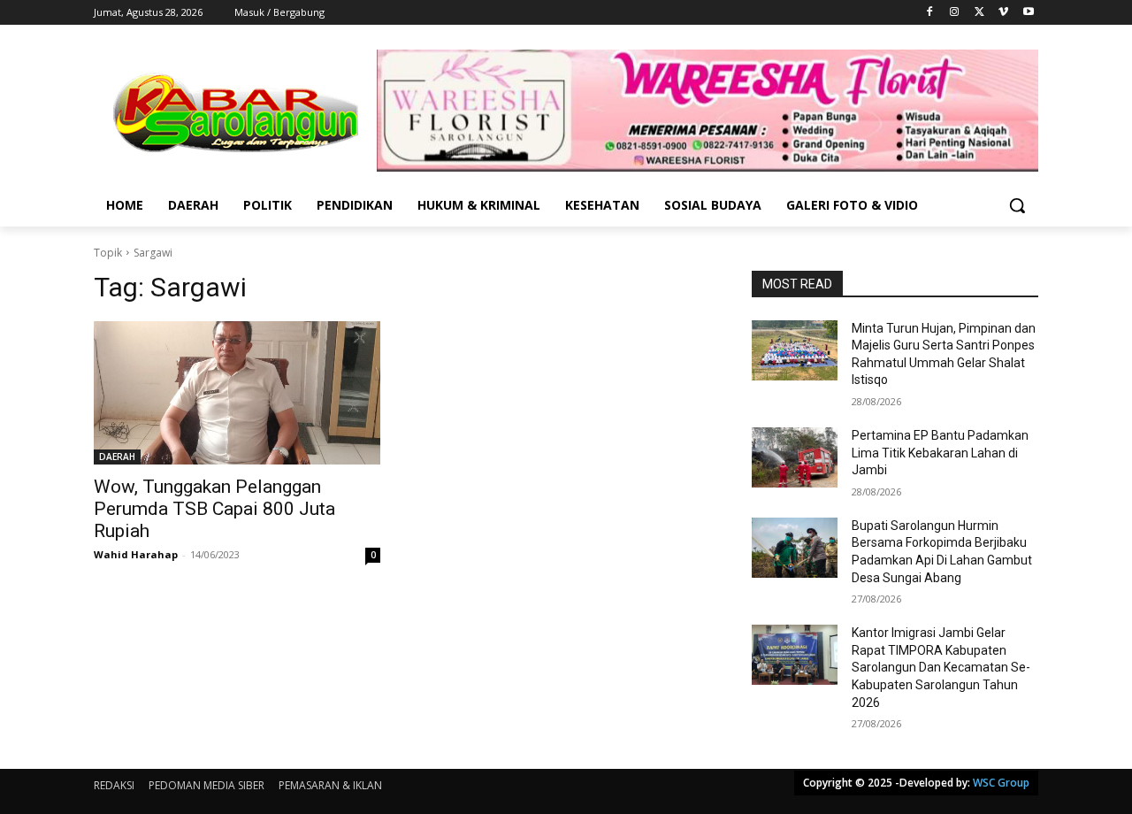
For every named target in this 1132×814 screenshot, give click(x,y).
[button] (1017, 205)
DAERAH (117, 456)
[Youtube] (1028, 13)
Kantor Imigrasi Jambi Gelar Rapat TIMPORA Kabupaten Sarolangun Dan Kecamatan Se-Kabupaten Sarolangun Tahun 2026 (941, 667)
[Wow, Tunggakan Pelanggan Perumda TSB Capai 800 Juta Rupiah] (237, 393)
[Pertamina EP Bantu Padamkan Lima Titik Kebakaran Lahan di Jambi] (795, 457)
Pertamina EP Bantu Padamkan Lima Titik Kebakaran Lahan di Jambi (940, 452)
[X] (979, 13)
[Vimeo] (1003, 13)
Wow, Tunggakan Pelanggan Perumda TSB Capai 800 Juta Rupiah (214, 508)
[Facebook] (930, 13)
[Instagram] (955, 13)
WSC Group (1001, 782)
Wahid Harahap (136, 554)
